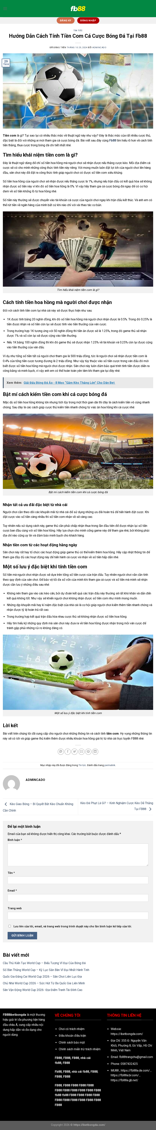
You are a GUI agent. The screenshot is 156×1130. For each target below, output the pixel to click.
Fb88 (58, 1071)
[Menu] (5, 8)
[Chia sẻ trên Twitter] (74, 752)
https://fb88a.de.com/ (135, 1070)
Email (12, 890)
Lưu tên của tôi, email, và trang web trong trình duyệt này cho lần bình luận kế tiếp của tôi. (73, 926)
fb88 (58, 1095)
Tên (11, 873)
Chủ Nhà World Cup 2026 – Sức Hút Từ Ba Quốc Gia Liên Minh (44, 983)
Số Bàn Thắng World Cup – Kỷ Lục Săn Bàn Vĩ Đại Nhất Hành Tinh (46, 970)
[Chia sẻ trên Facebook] (67, 752)
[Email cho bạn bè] (81, 752)
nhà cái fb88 (80, 1071)
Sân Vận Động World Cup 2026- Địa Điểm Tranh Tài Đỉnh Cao (42, 990)
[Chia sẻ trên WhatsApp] (61, 752)
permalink (109, 765)
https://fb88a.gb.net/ (124, 1080)
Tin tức (78, 30)
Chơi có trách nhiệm (71, 1029)
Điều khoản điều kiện (72, 1035)
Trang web (15, 908)
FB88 (58, 1058)
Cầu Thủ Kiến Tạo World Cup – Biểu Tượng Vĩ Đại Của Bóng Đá (44, 963)
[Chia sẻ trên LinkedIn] (95, 752)
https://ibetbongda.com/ (127, 1034)
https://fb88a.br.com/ (125, 1075)
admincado (99, 47)
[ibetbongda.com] (78, 8)
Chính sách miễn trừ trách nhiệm (79, 1049)
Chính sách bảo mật (72, 1042)
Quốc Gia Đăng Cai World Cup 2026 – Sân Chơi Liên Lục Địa (42, 976)
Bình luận (15, 840)
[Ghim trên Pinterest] (88, 752)
